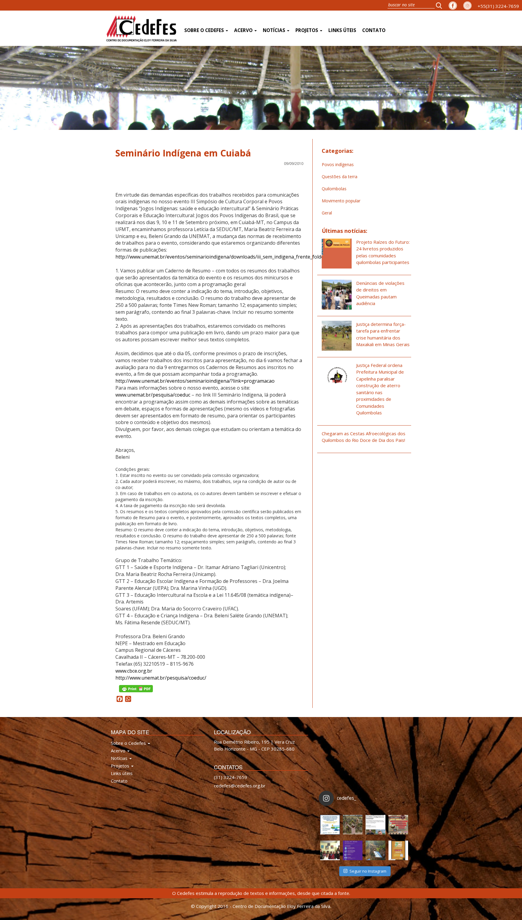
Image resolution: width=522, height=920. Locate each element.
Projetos (307, 30)
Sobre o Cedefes (204, 30)
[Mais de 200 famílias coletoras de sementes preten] (352, 825)
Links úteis (342, 30)
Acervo (244, 30)
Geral (327, 213)
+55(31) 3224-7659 (498, 6)
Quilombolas (334, 188)
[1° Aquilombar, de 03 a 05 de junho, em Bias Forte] (398, 825)
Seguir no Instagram (368, 871)
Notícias (274, 30)
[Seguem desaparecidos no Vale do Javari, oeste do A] (375, 825)
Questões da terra (339, 176)
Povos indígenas (338, 164)
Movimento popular (341, 201)
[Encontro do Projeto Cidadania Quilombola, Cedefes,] (330, 850)
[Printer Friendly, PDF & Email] (136, 688)
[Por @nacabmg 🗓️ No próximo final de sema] (330, 825)
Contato (373, 30)
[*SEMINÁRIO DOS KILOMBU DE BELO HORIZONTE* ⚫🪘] (398, 850)
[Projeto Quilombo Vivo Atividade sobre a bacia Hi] (375, 850)
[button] (441, 5)
